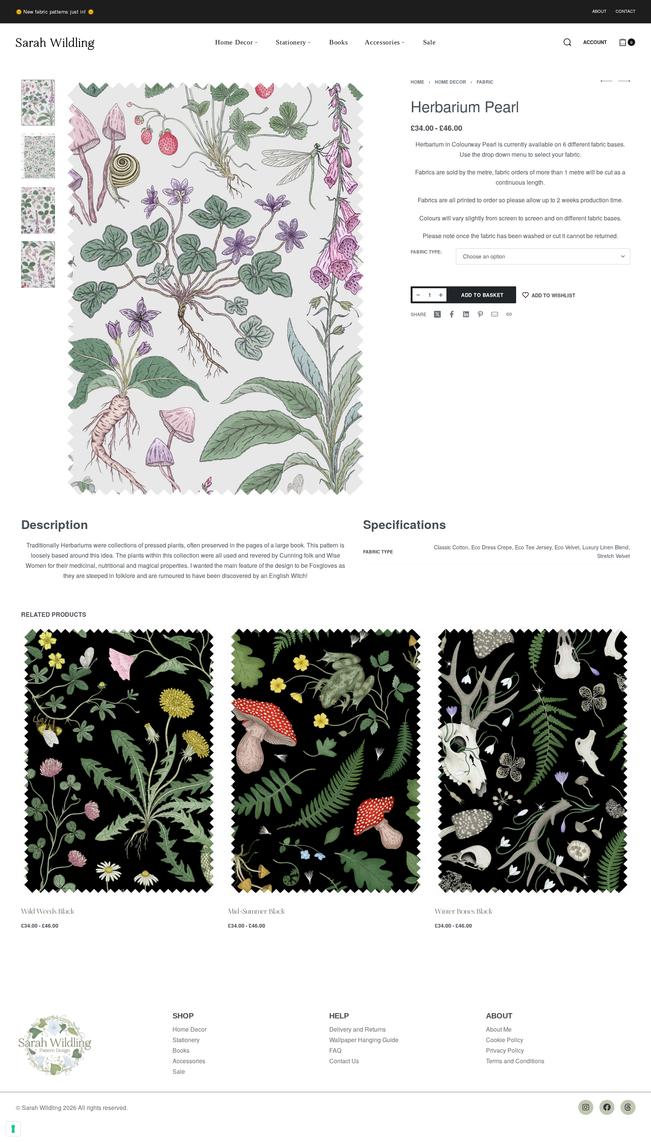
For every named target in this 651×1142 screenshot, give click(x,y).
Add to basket (482, 294)
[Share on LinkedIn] (466, 314)
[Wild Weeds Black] (119, 761)
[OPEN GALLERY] (215, 288)
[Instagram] (585, 1107)
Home (417, 81)
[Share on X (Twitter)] (437, 314)
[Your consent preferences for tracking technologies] (13, 1129)
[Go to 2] (38, 156)
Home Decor (450, 81)
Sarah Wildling (55, 42)
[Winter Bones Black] (532, 761)
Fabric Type (425, 252)
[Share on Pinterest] (480, 314)
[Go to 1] (38, 102)
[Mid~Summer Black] (325, 761)
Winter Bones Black (463, 911)
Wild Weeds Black (47, 911)
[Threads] (628, 1107)
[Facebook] (606, 1107)
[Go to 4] (38, 264)
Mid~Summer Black (256, 911)
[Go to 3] (38, 210)
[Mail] (494, 314)
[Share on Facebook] (451, 314)
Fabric (485, 81)
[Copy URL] (509, 314)
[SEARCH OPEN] (567, 42)
